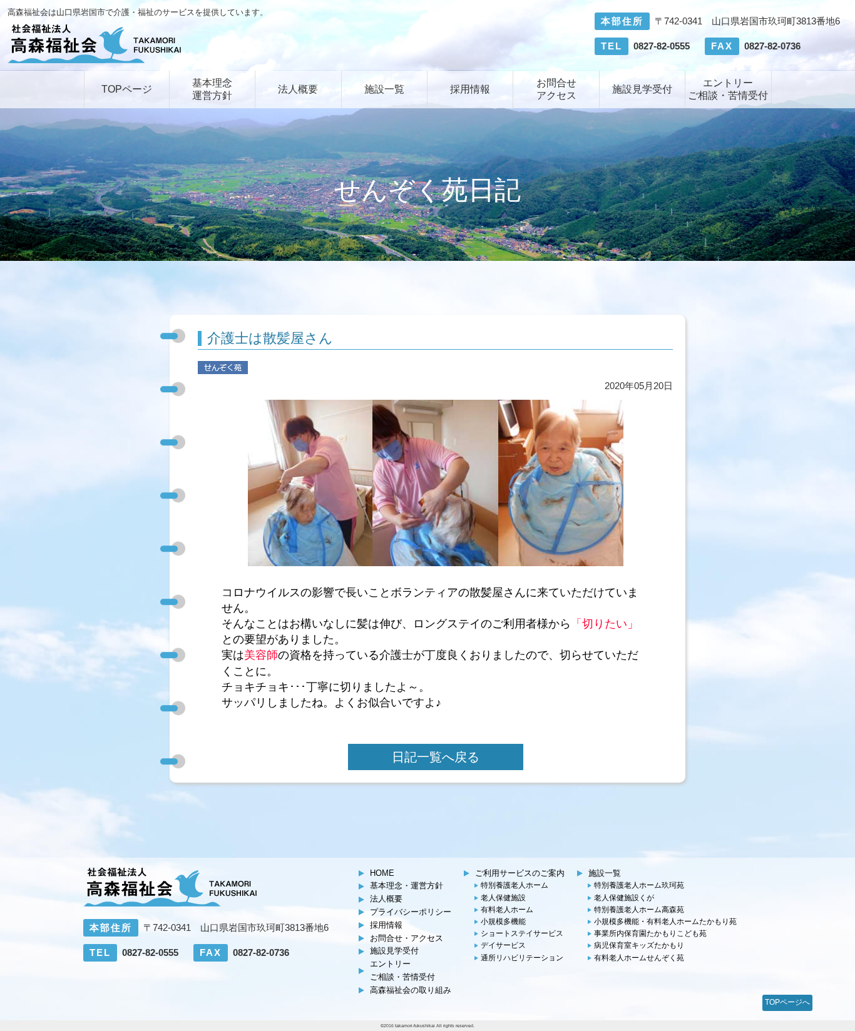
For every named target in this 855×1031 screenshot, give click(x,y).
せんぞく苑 (639, 957)
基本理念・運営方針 (406, 885)
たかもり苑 (665, 921)
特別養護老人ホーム (514, 885)
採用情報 (470, 89)
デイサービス (503, 945)
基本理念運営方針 (212, 89)
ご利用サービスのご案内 (520, 873)
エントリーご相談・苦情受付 (728, 89)
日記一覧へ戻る (435, 757)
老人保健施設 (503, 897)
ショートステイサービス (522, 933)
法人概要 (298, 89)
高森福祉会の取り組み (410, 990)
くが (624, 897)
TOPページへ (787, 1002)
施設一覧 (384, 89)
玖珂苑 (639, 885)
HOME (382, 873)
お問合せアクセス (556, 89)
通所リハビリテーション (522, 957)
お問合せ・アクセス (406, 938)
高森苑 (639, 909)
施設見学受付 (642, 89)
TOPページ (126, 89)
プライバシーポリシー (410, 912)
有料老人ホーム (507, 909)
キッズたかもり (639, 945)
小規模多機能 (503, 921)
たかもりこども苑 (650, 933)
